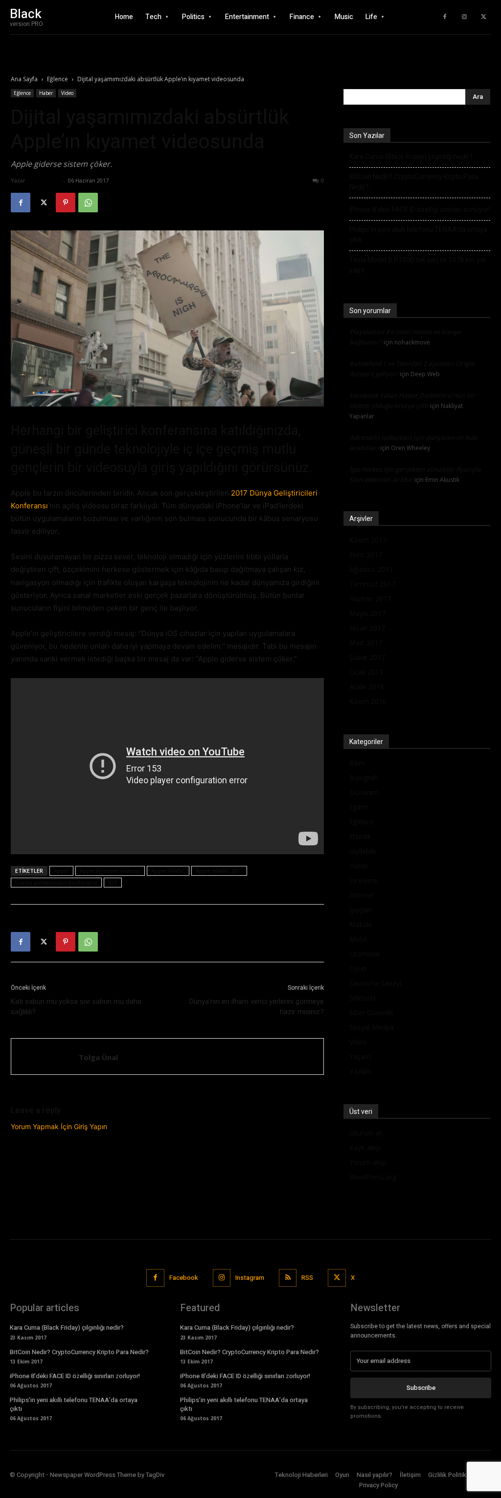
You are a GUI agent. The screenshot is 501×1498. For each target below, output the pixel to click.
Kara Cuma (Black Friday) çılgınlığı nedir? (411, 156)
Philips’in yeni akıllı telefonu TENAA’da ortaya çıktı (418, 235)
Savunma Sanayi (375, 983)
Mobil (358, 939)
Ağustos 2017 (371, 569)
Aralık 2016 (366, 686)
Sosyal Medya (371, 1027)
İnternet (361, 895)
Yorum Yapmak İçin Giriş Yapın (59, 1126)
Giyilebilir (363, 851)
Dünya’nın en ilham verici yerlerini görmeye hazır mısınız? (256, 1006)
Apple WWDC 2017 (219, 870)
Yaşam (360, 1056)
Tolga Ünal (44, 180)
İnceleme (363, 880)
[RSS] (287, 1278)
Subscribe (421, 1387)
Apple (61, 870)
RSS (307, 1277)
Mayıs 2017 (367, 613)
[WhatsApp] (88, 202)
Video (67, 93)
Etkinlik (360, 836)
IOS (112, 882)
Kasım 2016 (368, 701)
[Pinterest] (65, 202)
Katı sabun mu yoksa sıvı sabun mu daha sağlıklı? (76, 1006)
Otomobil (364, 953)
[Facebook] (444, 17)
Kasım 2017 (368, 540)
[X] (484, 17)
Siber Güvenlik (371, 1012)
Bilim (357, 763)
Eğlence (57, 79)
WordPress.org (372, 1176)
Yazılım (360, 1071)
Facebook (183, 1277)
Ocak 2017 (366, 672)
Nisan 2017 (367, 628)
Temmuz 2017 (372, 584)
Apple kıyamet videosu (110, 870)
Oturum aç (366, 1132)
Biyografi (363, 777)
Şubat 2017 (367, 657)
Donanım (364, 792)
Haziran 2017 (370, 598)
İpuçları (360, 909)
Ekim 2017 (365, 554)
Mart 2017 (365, 642)
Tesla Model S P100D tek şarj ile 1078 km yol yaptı (417, 265)
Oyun (357, 968)
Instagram (249, 1277)
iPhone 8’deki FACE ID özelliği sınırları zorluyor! (419, 209)
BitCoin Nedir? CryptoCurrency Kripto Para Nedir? (413, 182)
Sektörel (362, 997)
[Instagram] (464, 17)
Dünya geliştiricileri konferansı (56, 882)
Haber (46, 93)
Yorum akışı (367, 1162)
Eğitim (359, 807)
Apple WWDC (168, 870)
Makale (360, 924)
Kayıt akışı (365, 1147)
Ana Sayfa (24, 79)
